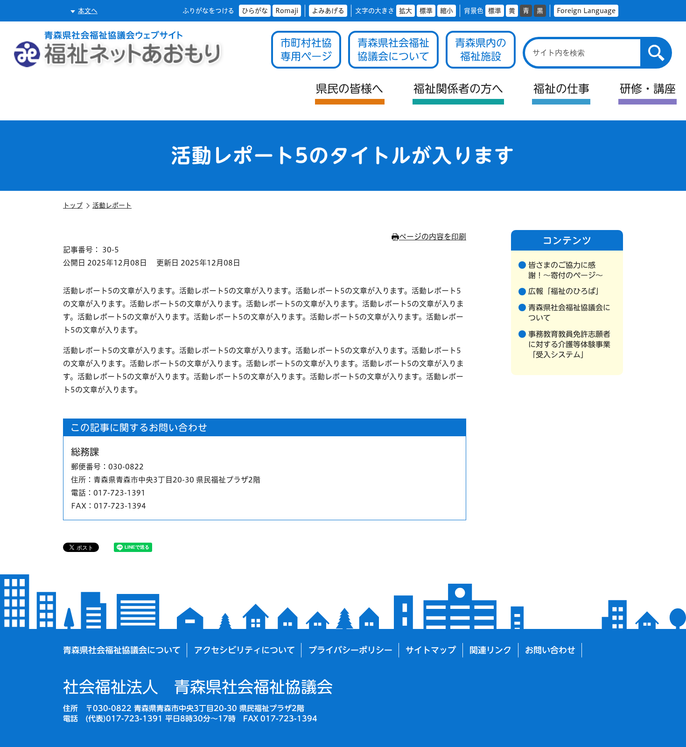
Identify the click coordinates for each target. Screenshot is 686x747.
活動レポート (112, 205)
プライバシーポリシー (350, 650)
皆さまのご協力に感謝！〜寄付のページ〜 (565, 270)
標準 (426, 10)
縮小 (446, 10)
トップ (73, 205)
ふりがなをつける (208, 10)
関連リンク (490, 650)
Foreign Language (586, 10)
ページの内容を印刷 (432, 236)
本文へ (88, 10)
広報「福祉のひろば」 (565, 291)
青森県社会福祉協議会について (569, 312)
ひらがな (255, 10)
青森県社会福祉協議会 (198, 687)
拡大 (405, 10)
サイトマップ (431, 650)
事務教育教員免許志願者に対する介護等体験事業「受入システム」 (569, 344)
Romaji (286, 10)
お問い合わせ (550, 650)
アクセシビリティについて (244, 650)
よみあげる (328, 10)
